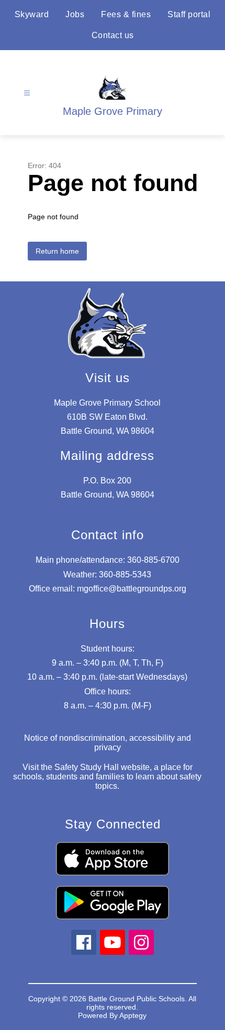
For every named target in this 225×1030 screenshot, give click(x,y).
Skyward (32, 14)
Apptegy (133, 1015)
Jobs (74, 14)
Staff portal (188, 14)
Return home (57, 251)
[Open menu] (27, 93)
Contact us (113, 35)
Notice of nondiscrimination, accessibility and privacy (107, 742)
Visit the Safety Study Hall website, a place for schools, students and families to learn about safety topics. (107, 776)
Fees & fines (126, 14)
